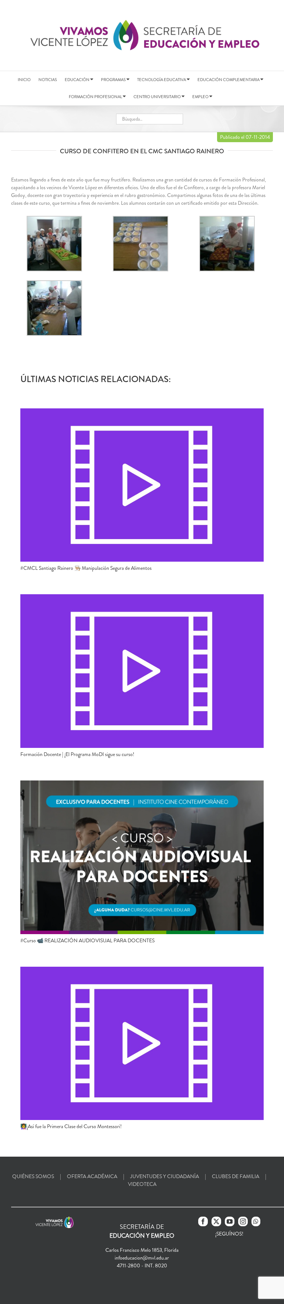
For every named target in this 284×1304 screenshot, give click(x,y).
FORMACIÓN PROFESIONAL (96, 97)
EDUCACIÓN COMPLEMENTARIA (228, 80)
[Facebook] (203, 1221)
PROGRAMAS (113, 80)
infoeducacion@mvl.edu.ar (142, 1257)
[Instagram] (243, 1221)
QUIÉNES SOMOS (33, 1176)
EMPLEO (200, 97)
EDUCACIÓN (77, 80)
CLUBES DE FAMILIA (235, 1176)
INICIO (24, 80)
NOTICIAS (47, 80)
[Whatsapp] (255, 1221)
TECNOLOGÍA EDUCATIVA (162, 80)
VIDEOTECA (142, 1184)
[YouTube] (229, 1221)
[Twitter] (216, 1221)
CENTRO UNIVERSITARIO (157, 97)
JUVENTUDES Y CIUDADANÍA (164, 1176)
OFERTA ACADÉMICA (92, 1176)
